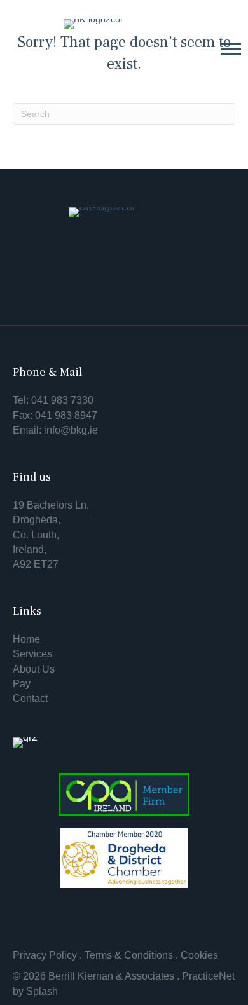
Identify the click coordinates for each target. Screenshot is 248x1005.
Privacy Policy (45, 955)
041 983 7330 (62, 400)
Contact (30, 698)
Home (26, 639)
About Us (34, 669)
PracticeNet (208, 976)
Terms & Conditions (129, 955)
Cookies (199, 955)
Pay (22, 683)
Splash (42, 991)
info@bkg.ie (71, 430)
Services (32, 653)
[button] (231, 48)
